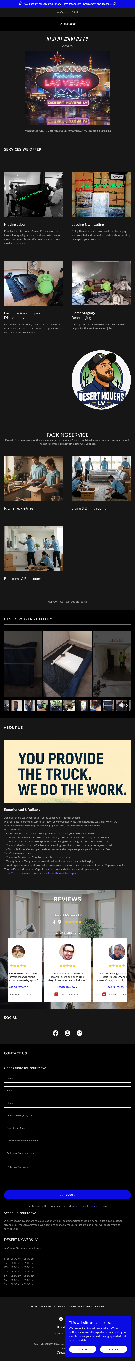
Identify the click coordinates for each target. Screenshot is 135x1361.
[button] (9, 24)
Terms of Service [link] (95, 1206)
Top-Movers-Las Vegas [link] (48, 1306)
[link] (67, 40)
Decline (83, 1349)
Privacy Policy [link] (78, 1206)
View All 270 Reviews (67, 932)
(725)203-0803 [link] (67, 24)
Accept (113, 1349)
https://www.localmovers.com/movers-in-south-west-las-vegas (40, 873)
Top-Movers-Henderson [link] (86, 1306)
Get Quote (67, 1194)
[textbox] (67, 1078)
